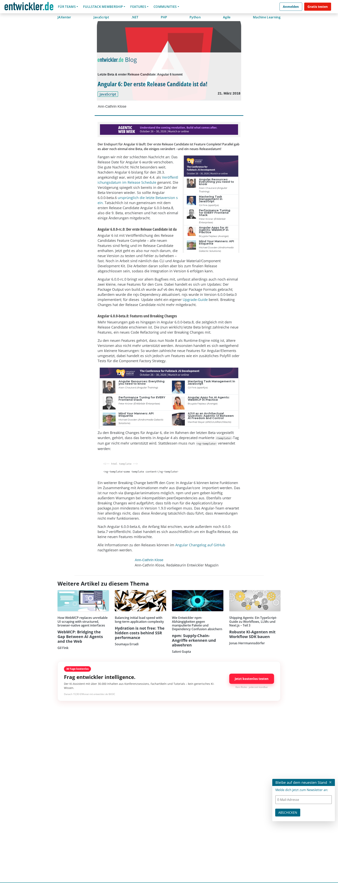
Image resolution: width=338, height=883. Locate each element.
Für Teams (67, 7)
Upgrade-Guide (195, 299)
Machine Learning (266, 17)
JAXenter (64, 17)
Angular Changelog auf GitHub (200, 545)
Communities (165, 7)
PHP (164, 17)
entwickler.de (28, 7)
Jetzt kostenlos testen (252, 679)
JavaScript (101, 17)
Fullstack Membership (103, 7)
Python (195, 17)
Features (138, 7)
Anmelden (291, 7)
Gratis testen (317, 7)
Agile (227, 17)
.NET (134, 17)
